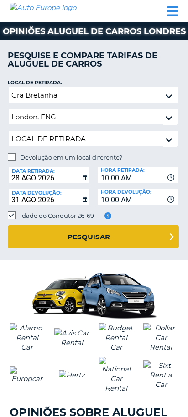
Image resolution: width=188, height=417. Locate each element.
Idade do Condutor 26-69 (57, 215)
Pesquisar (89, 236)
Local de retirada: (35, 83)
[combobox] (138, 175)
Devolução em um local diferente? (71, 157)
